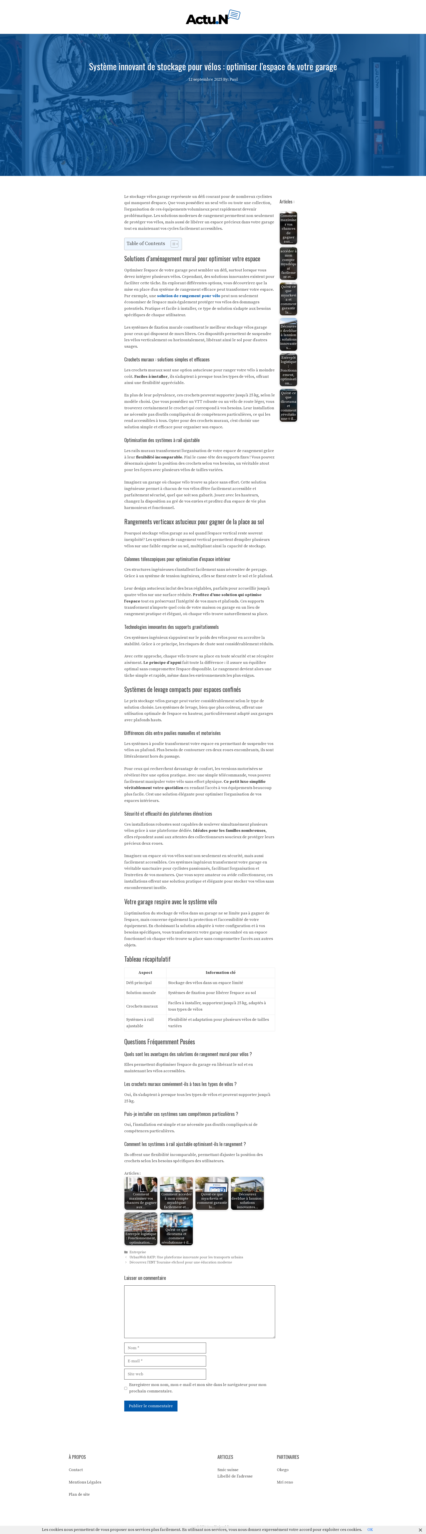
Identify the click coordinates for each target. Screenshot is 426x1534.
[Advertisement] (213, 116)
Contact (76, 1469)
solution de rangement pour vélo (188, 295)
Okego (283, 1469)
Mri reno (285, 1482)
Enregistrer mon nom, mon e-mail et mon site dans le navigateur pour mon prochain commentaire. (197, 1388)
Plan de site (79, 1494)
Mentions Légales (85, 1482)
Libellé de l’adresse (235, 1476)
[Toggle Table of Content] (172, 244)
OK (370, 1529)
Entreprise (138, 1252)
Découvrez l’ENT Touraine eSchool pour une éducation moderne (181, 1263)
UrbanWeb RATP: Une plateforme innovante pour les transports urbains (186, 1257)
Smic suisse (228, 1469)
